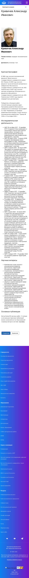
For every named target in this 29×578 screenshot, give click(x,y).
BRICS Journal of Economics (8, 473)
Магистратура (4, 415)
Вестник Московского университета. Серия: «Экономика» (12, 463)
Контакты (3, 397)
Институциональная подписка (9, 507)
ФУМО (2, 435)
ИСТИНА (22, 321)
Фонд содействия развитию (8, 381)
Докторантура (4, 423)
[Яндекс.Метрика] (11, 568)
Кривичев (15, 333)
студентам (6, 333)
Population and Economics (7, 477)
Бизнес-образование (6, 427)
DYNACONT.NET (15, 574)
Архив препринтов (5, 485)
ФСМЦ (2, 440)
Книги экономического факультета (10, 498)
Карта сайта (4, 532)
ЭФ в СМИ (3, 385)
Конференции (4, 449)
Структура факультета (7, 360)
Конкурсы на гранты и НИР (8, 453)
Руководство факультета (7, 356)
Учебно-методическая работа (8, 431)
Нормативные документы (7, 368)
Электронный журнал (6, 469)
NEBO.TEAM (14, 572)
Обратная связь (5, 528)
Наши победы (4, 389)
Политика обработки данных (14, 559)
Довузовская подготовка (7, 406)
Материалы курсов (6, 511)
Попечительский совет (7, 372)
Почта (2, 523)
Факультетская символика (8, 393)
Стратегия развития (6, 377)
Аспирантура (4, 419)
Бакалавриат (4, 410)
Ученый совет (4, 364)
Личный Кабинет (5, 519)
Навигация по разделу (8, 7)
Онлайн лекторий (5, 515)
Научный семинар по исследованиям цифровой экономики (13, 458)
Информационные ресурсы (8, 494)
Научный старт (5, 481)
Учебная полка (4, 503)
